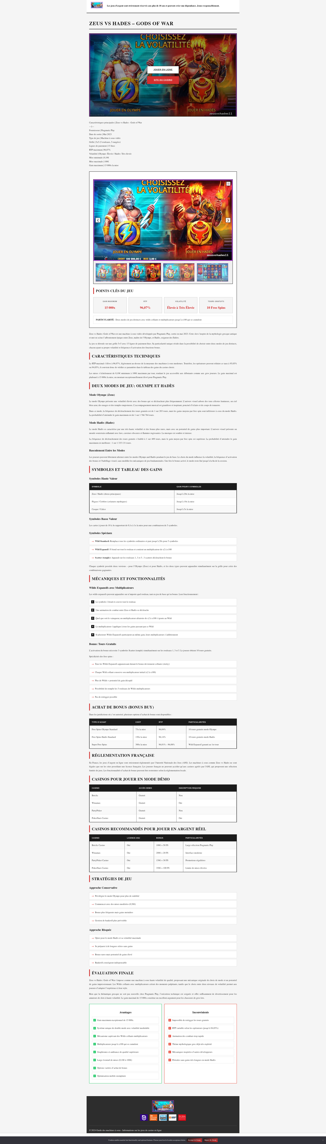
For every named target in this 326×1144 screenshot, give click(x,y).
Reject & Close (210, 1140)
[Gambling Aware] (153, 1118)
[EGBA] (182, 1118)
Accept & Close (194, 1140)
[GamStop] (163, 1118)
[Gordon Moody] (172, 1118)
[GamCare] (144, 1118)
